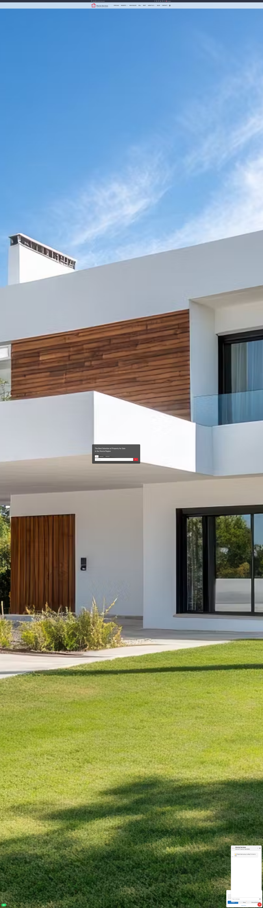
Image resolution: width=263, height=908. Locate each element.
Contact (164, 5)
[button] (3, 905)
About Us (151, 5)
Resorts (123, 5)
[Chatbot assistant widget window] (246, 873)
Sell (139, 5)
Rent (144, 5)
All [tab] (96, 456)
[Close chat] (260, 905)
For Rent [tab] (101, 456)
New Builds (132, 5)
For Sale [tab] (107, 456)
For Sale (116, 5)
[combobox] (114, 459)
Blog (158, 5)
